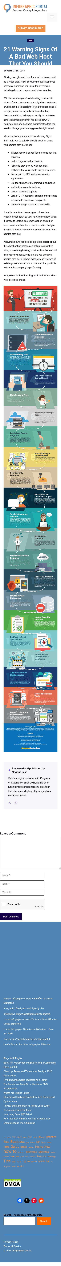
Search (43, 1221)
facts (6, 1146)
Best (6, 1142)
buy (27, 1142)
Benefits (51, 1137)
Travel (34, 1161)
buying (32, 1142)
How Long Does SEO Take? (18, 1114)
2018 (24, 1137)
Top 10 (26, 1161)
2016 (14, 1137)
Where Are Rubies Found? (17, 1093)
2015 (9, 1137)
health (24, 1146)
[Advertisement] (30, 962)
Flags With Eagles (13, 1058)
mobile (52, 1152)
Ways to (7, 1167)
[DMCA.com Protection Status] (12, 1186)
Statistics (41, 1156)
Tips (7, 1161)
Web (30, 40)
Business (18, 1142)
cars (49, 1142)
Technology (52, 1157)
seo (17, 1157)
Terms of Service (12, 1246)
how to (10, 1151)
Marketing (43, 1152)
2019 (30, 1137)
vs (52, 1162)
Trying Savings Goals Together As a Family (26, 1079)
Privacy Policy (11, 1242)
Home (39, 1146)
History (31, 1147)
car (38, 1142)
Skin (22, 1157)
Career (43, 1142)
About (42, 1137)
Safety (12, 1157)
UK (47, 1161)
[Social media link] (9, 802)
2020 (35, 1137)
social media (30, 1157)
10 (5, 1137)
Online (6, 1157)
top (13, 1161)
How (47, 1146)
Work (14, 1167)
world (20, 1166)
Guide (15, 1146)
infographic (31, 1152)
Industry (21, 1152)
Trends (41, 1161)
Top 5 (19, 1162)
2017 (19, 1137)
